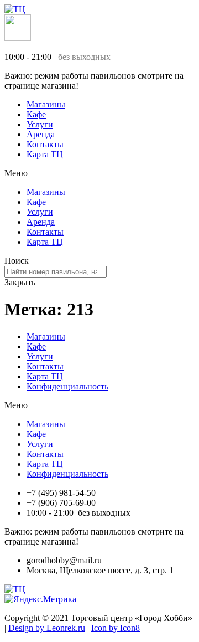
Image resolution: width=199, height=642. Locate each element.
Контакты (45, 144)
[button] (99, 173)
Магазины (46, 104)
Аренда (41, 134)
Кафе (36, 114)
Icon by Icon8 (115, 628)
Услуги (40, 124)
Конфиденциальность (67, 386)
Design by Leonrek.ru (46, 628)
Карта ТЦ (45, 154)
